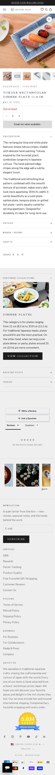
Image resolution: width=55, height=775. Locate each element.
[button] (32, 475)
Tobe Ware (29, 86)
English (26, 749)
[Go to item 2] (17, 76)
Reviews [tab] (11, 425)
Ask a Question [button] (28, 418)
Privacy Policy (11, 622)
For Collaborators (13, 642)
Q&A (6, 555)
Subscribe (16, 539)
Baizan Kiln (11, 86)
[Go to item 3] (27, 76)
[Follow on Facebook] (4, 736)
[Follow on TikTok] (36, 736)
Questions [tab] (29, 425)
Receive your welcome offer (27, 3)
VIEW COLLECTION (22, 356)
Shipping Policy (12, 616)
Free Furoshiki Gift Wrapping (20, 578)
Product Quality (12, 573)
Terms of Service (13, 605)
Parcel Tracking (12, 567)
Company (8, 654)
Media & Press (11, 648)
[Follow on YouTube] (28, 736)
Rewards (8, 561)
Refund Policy (11, 610)
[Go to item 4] (36, 76)
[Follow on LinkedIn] (44, 736)
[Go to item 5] (46, 76)
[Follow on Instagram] (12, 736)
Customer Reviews (14, 584)
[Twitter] (18, 254)
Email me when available (27, 124)
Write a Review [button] (29, 411)
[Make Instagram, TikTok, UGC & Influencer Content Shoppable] (44, 489)
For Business (10, 637)
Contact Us (9, 590)
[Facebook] (13, 254)
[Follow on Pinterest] (20, 736)
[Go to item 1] (7, 76)
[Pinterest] (22, 254)
